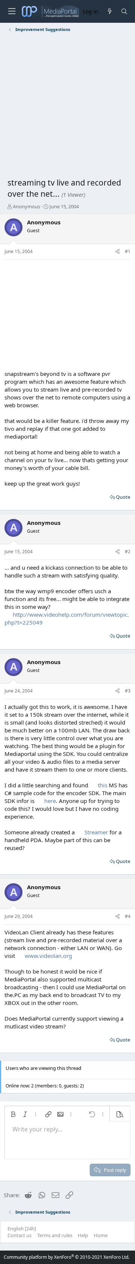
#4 (127, 916)
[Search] (124, 11)
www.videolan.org (48, 955)
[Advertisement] (67, 106)
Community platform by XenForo (66, 1257)
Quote (123, 497)
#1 (127, 251)
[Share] (117, 251)
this (102, 785)
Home (101, 1235)
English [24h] (22, 1228)
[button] (13, 1114)
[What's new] (109, 11)
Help (83, 1235)
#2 (127, 551)
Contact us (20, 1235)
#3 (127, 691)
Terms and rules (54, 1235)
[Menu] (11, 11)
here (50, 800)
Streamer (96, 832)
